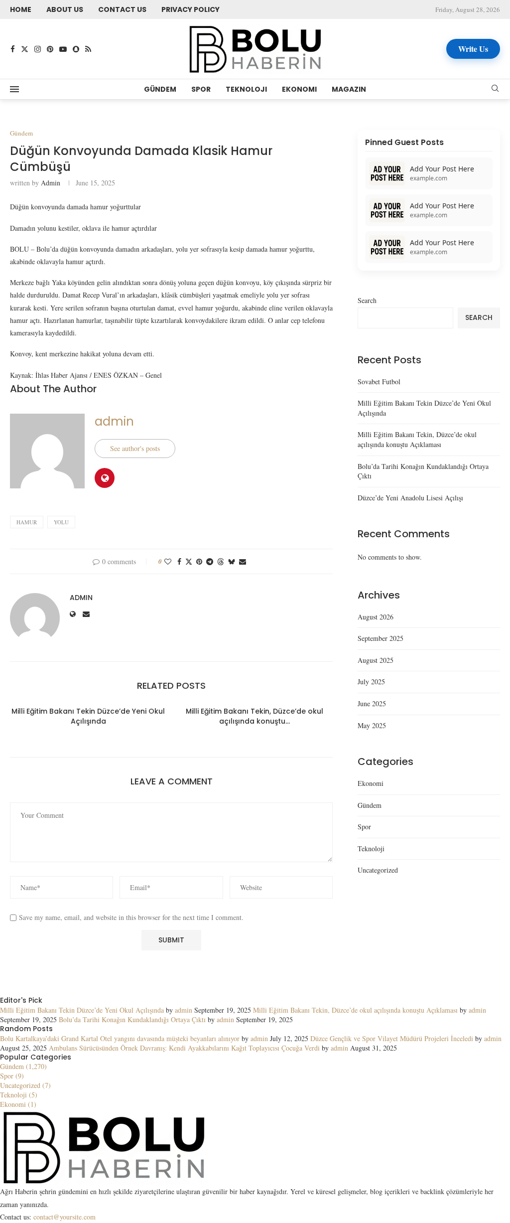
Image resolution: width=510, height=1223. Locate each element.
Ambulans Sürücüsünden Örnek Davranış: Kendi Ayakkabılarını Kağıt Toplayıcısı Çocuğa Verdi (184, 1048)
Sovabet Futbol (379, 381)
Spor (201, 89)
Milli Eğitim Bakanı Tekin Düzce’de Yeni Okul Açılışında (88, 716)
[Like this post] (167, 561)
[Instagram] (37, 49)
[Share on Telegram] (209, 561)
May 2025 (372, 725)
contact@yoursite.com (64, 1217)
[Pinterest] (50, 49)
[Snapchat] (76, 49)
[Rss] (88, 49)
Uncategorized (378, 870)
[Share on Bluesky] (231, 561)
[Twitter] (24, 49)
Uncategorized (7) (25, 1085)
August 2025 (375, 660)
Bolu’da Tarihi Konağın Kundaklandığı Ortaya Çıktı (132, 1019)
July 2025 (371, 681)
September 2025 (380, 638)
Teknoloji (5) (18, 1094)
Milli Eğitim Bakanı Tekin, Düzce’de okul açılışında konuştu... (254, 716)
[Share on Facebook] (179, 561)
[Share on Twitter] (188, 561)
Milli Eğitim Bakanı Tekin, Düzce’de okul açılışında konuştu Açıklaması (417, 439)
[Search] (495, 89)
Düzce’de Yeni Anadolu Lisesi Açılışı (410, 497)
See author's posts (135, 448)
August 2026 (375, 616)
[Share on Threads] (220, 561)
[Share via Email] (242, 561)
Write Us (473, 48)
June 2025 (372, 703)
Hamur (26, 522)
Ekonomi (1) (18, 1104)
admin (50, 182)
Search (367, 300)
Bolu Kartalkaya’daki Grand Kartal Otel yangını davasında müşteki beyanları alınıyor (120, 1038)
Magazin (349, 89)
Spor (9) (12, 1075)
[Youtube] (63, 49)
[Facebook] (12, 49)
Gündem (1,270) (23, 1066)
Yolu (61, 522)
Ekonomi (299, 89)
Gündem (160, 89)
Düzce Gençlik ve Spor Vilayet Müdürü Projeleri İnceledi (391, 1038)
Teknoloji (246, 89)
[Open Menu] (14, 89)
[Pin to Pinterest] (199, 561)
